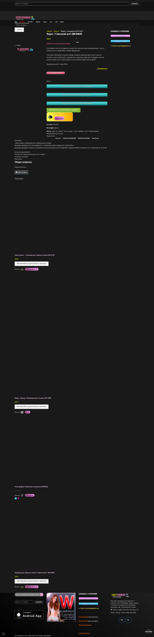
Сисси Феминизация (91, 131)
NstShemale (29, 495)
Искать (135, 3)
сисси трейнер (79, 131)
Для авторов (83, 621)
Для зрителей (83, 617)
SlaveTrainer (59, 118)
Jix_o (27, 412)
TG (128, 620)
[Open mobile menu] (77, 13)
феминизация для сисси (55, 133)
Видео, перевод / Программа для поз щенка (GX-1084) (33, 398)
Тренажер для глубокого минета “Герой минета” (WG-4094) (34, 572)
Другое (56, 31)
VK (122, 620)
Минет (60, 131)
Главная (49, 31)
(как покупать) (93, 617)
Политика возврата (85, 625)
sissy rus (54, 131)
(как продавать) (93, 621)
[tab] (58, 138)
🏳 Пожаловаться (102, 68)
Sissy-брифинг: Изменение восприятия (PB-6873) (31, 486)
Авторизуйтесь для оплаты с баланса (63, 110)
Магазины (149, 631)
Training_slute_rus (31, 269)
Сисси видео (68, 131)
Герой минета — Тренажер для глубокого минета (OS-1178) (34, 255)
